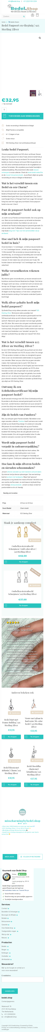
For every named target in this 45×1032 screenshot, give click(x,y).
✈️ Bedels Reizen (13, 22)
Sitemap (23, 1027)
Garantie (5, 925)
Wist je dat (6, 934)
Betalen (4, 918)
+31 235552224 (9, 1014)
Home (3, 22)
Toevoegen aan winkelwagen (24, 116)
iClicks (30, 1025)
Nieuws (4, 938)
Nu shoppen (23, 562)
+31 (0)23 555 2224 (30, 1)
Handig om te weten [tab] (10, 493)
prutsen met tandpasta (15, 477)
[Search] (24, 16)
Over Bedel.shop (8, 928)
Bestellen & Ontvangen (10, 912)
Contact (4, 908)
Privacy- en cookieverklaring (11, 1027)
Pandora (21, 421)
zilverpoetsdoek (16, 485)
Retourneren (6, 921)
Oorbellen (5, 956)
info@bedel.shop (14, 1)
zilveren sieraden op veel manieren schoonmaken (24, 472)
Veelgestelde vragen (9, 931)
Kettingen (5, 953)
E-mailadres (6, 976)
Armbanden (6, 959)
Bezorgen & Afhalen (9, 915)
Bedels (4, 946)
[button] (40, 38)
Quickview (36, 540)
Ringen (4, 950)
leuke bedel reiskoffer (35, 172)
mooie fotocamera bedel (14, 175)
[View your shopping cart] (37, 14)
